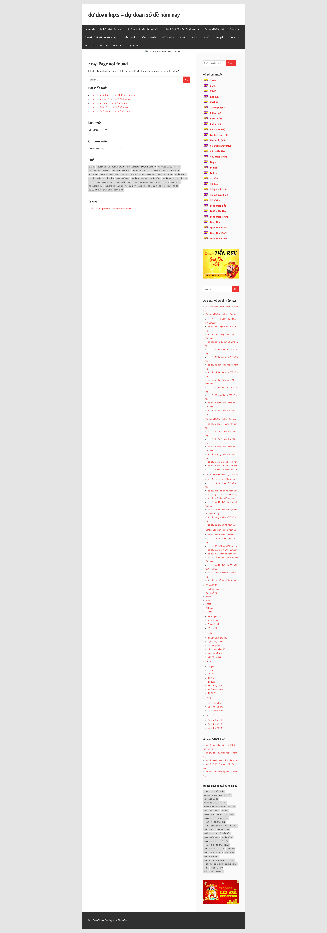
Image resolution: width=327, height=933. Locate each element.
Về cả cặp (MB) (218, 140)
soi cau (135, 171)
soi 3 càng (126, 171)
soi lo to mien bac (96, 186)
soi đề (175, 186)
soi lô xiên (142, 186)
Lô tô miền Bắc (218, 205)
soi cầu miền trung (139, 178)
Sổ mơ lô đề (129, 37)
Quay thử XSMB (218, 227)
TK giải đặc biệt (218, 189)
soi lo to (165, 182)
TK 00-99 (215, 200)
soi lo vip (132, 186)
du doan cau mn (118, 167)
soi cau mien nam (106, 174)
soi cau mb (93, 174)
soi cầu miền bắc (123, 178)
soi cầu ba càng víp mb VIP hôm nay (109, 103)
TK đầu (214, 178)
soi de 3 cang (132, 182)
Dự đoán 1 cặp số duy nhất (169, 167)
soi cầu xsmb (94, 182)
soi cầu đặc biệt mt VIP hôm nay (222, 490)
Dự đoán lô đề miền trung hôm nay (221, 29)
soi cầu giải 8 (108, 178)
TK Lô (102, 45)
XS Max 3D (215, 124)
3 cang (92, 167)
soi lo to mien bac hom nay (116, 186)
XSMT (206, 37)
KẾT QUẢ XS (168, 37)
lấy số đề (116, 171)
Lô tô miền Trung (219, 216)
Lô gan (213, 162)
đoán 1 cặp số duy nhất (113, 190)
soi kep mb (144, 182)
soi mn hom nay (165, 186)
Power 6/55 (216, 118)
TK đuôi (214, 184)
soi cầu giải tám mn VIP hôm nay (222, 549)
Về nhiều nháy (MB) (220, 145)
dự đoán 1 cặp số (148, 167)
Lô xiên (214, 167)
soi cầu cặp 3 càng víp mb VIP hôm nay (110, 111)
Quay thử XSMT (218, 233)
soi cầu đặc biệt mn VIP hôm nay (222, 546)
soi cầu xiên (182, 178)
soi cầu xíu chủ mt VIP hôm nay (222, 524)
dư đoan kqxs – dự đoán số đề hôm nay (134, 14)
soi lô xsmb (152, 186)
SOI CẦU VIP (168, 174)
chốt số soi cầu (103, 167)
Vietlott (233, 37)
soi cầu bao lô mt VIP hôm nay (221, 479)
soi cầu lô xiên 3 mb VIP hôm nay (222, 465)
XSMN (195, 37)
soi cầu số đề (155, 178)
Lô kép (213, 173)
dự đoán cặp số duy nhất (99, 171)
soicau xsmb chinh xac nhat (150, 174)
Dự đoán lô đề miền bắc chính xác (142, 29)
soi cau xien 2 (131, 174)
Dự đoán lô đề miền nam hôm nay (100, 37)
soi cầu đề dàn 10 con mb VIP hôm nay (110, 99)
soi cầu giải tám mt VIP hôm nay (222, 494)
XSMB (182, 37)
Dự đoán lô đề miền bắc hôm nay (181, 29)
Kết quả (219, 37)
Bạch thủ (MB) (217, 129)
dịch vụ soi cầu (133, 167)
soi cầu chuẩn (95, 178)
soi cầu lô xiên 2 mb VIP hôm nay (222, 461)
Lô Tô (115, 45)
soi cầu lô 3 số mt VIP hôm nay (221, 498)
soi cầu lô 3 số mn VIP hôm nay (222, 553)
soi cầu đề (121, 182)
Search (231, 63)
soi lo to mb (175, 182)
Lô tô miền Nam (218, 211)
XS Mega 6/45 (217, 107)
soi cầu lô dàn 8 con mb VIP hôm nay (109, 107)
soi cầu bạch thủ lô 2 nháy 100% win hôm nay (113, 95)
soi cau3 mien (154, 171)
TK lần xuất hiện (219, 194)
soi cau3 (143, 171)
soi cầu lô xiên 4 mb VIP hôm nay (222, 469)
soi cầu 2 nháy (180, 174)
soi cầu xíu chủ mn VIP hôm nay (222, 580)
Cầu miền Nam (218, 151)
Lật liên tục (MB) (219, 135)
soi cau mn (119, 174)
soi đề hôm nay (95, 190)
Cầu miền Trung (218, 156)
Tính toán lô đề (149, 37)
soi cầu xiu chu (168, 178)
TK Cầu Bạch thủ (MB (217, 637)
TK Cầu (88, 45)
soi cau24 (165, 171)
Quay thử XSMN (218, 238)
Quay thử (131, 45)
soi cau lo (175, 171)
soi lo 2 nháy (155, 182)
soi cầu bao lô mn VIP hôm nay (222, 534)
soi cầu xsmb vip (108, 182)
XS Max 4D (215, 113)
